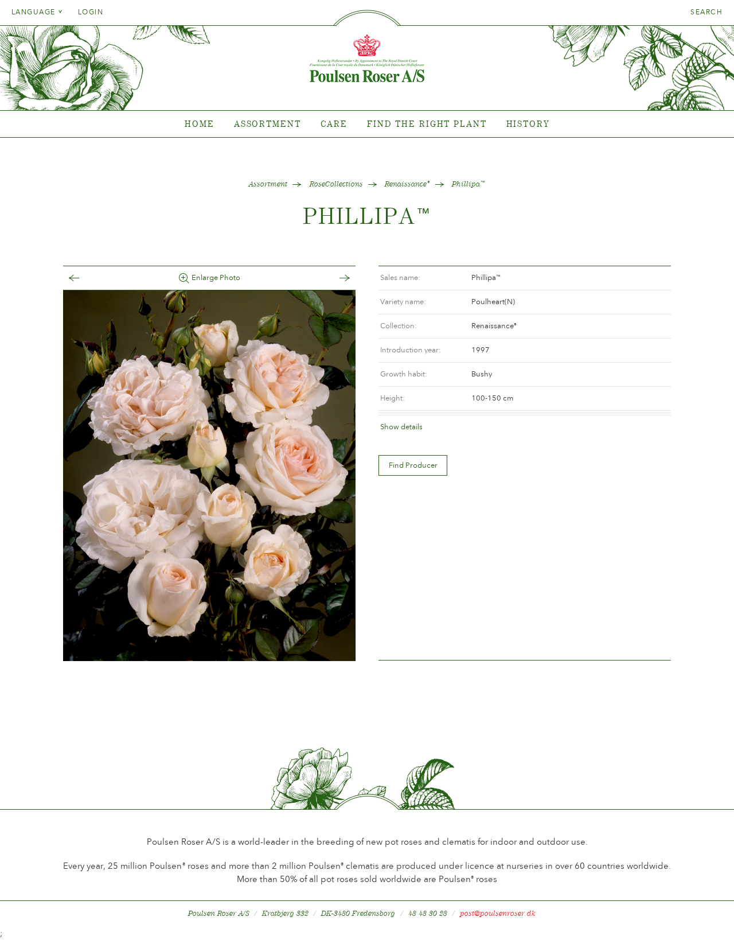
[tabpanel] (367, 124)
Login (90, 12)
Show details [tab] (401, 426)
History (527, 124)
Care (334, 124)
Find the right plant (427, 124)
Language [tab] (34, 12)
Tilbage (85, 278)
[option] (209, 475)
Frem (333, 278)
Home (199, 124)
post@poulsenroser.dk (498, 913)
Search (706, 12)
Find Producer (413, 465)
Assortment (267, 124)
